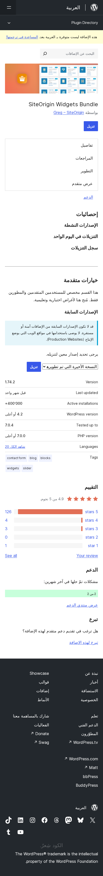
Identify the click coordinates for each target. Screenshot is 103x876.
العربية (80, 807)
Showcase (39, 673)
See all (11, 555)
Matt (91, 767)
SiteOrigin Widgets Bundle (63, 104)
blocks (45, 458)
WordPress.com (81, 758)
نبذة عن (91, 673)
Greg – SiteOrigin (69, 112)
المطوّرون (89, 733)
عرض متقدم (82, 183)
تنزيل (91, 126)
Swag (41, 742)
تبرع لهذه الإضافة (83, 642)
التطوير (87, 170)
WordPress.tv (83, 742)
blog (33, 458)
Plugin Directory (85, 22)
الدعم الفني (88, 724)
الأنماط (43, 699)
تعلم (94, 715)
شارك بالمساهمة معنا (31, 715)
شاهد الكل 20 (15, 447)
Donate (39, 733)
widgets (13, 468)
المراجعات (84, 158)
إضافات (42, 690)
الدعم (88, 197)
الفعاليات (41, 724)
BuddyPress (87, 785)
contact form (16, 458)
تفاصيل (87, 145)
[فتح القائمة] (8, 7)
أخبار (94, 682)
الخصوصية (89, 699)
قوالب (44, 682)
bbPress (90, 776)
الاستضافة (89, 690)
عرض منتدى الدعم (82, 604)
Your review (87, 555)
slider (27, 468)
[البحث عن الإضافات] (45, 54)
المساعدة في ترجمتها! (22, 37)
